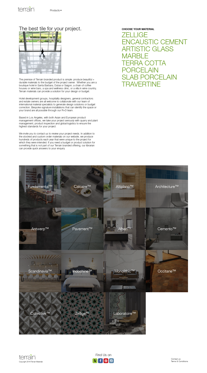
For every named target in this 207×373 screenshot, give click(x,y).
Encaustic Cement (154, 42)
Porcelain (140, 70)
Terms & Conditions (179, 361)
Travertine (141, 84)
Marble (135, 56)
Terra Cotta (144, 63)
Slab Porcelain (149, 77)
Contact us (176, 359)
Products (55, 10)
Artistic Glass (147, 49)
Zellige (135, 35)
